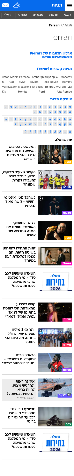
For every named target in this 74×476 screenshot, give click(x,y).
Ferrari (54, 25)
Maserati (66, 76)
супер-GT (53, 76)
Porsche (24, 76)
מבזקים (38, 15)
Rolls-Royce (50, 81)
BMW (21, 81)
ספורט (22, 15)
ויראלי (8, 15)
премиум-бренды (60, 86)
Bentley (67, 81)
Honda (22, 91)
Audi (11, 81)
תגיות (57, 5)
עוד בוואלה (63, 140)
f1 (3, 81)
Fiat (32, 86)
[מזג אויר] (17, 5)
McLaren (24, 86)
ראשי (67, 15)
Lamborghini (38, 76)
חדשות (53, 15)
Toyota (34, 81)
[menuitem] (53, 15)
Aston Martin (10, 76)
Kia (4, 91)
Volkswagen (9, 86)
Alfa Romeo (64, 91)
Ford (42, 91)
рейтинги (42, 86)
